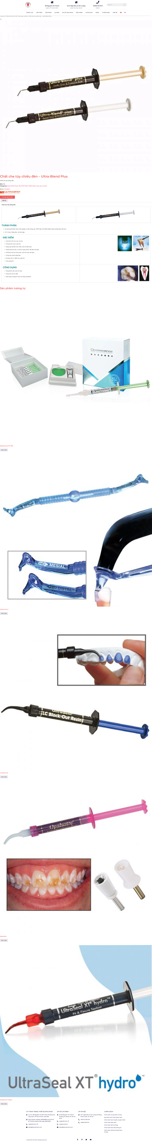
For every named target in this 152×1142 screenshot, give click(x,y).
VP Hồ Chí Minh (63, 1111)
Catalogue (89, 12)
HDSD (97, 12)
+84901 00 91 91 (98, 6)
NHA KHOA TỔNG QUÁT (28, 186)
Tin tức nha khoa (67, 12)
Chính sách (108, 1111)
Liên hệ (115, 12)
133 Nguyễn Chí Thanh (52, 6)
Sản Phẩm (48, 12)
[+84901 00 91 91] (97, 2)
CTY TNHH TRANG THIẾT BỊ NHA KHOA (39, 1111)
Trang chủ (29, 12)
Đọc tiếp (4, 450)
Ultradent (7, 189)
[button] (1, 19)
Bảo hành (79, 12)
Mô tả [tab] (4, 200)
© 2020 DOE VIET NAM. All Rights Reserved (36, 1139)
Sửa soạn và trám (23, 16)
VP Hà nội (82, 1111)
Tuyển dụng (106, 12)
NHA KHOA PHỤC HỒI (14, 186)
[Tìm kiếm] (125, 4)
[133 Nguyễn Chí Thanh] (52, 2)
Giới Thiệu (39, 12)
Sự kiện (56, 12)
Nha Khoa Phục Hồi (11, 16)
